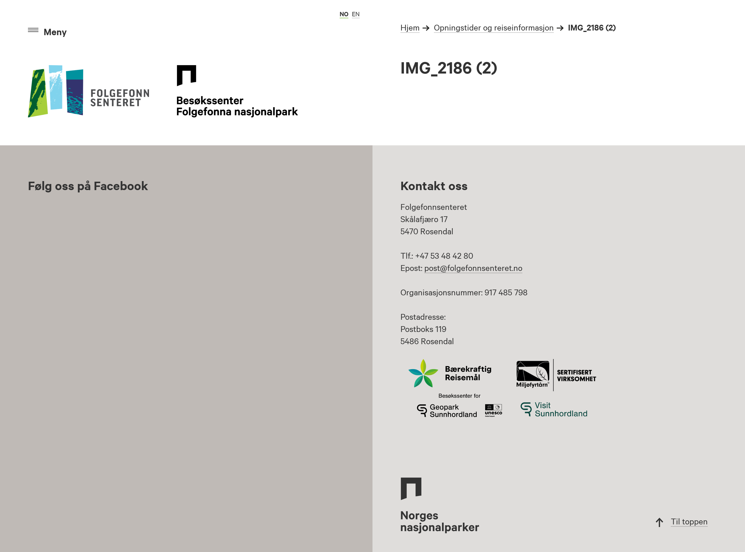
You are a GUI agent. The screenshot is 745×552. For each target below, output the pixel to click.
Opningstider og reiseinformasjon (494, 27)
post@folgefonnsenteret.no (473, 267)
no (344, 14)
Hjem (410, 27)
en (356, 14)
